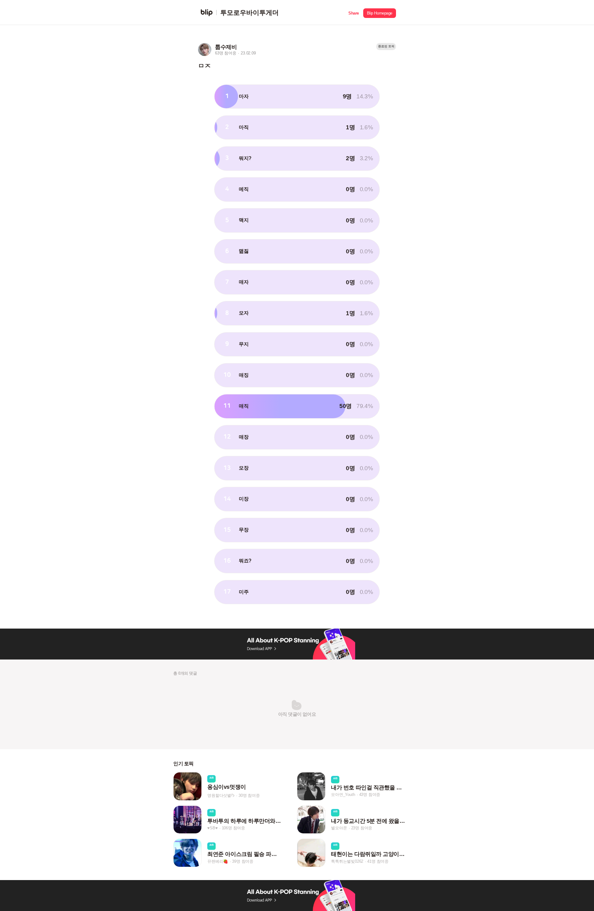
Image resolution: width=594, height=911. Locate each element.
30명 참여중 (249, 795)
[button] (353, 12)
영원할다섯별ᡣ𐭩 (221, 795)
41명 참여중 (378, 861)
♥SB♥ (212, 828)
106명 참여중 (233, 828)
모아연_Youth (343, 795)
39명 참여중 (242, 861)
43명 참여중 (370, 795)
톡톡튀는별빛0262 (347, 861)
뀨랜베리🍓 (217, 861)
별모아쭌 (339, 828)
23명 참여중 (361, 828)
